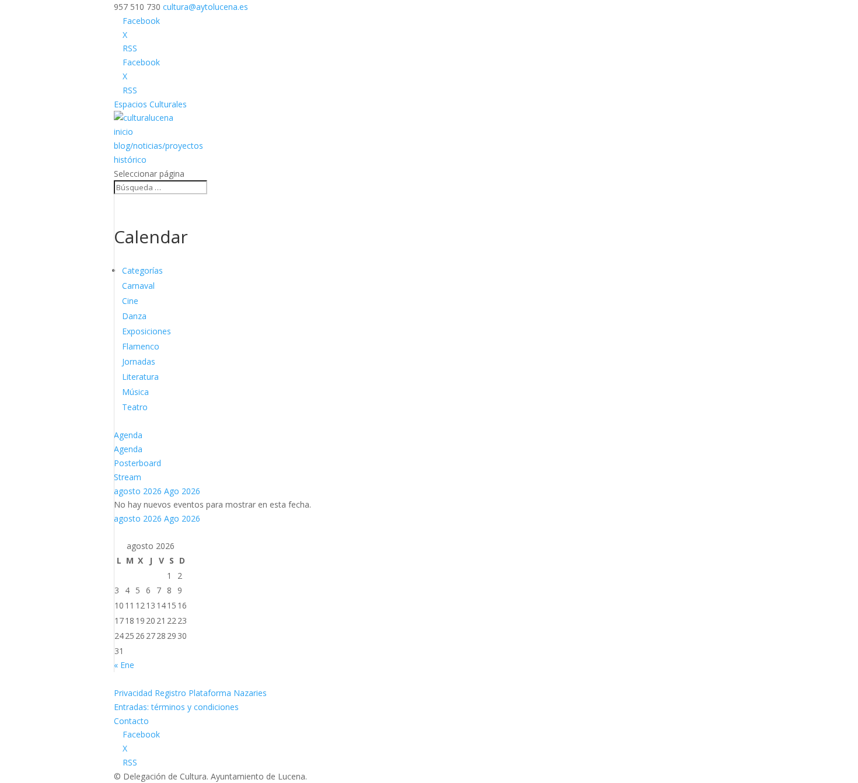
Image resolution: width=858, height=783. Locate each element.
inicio (123, 131)
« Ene (124, 664)
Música (135, 391)
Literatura (140, 376)
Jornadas (138, 361)
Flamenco (140, 346)
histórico (130, 159)
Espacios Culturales (150, 104)
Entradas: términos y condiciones (176, 706)
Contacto (131, 720)
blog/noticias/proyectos (158, 145)
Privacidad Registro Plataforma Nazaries (190, 692)
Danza (134, 315)
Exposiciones (146, 331)
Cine (130, 300)
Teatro (135, 407)
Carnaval (138, 285)
